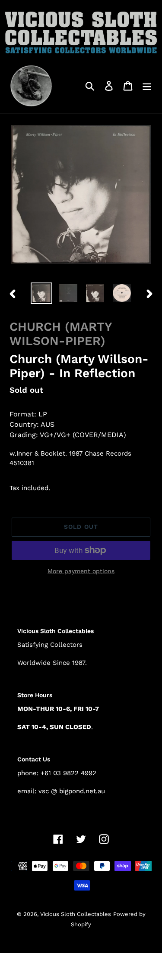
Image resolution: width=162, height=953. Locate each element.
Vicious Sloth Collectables (75, 914)
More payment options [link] (81, 571)
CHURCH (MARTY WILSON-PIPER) (61, 334)
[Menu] (146, 85)
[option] (41, 293)
